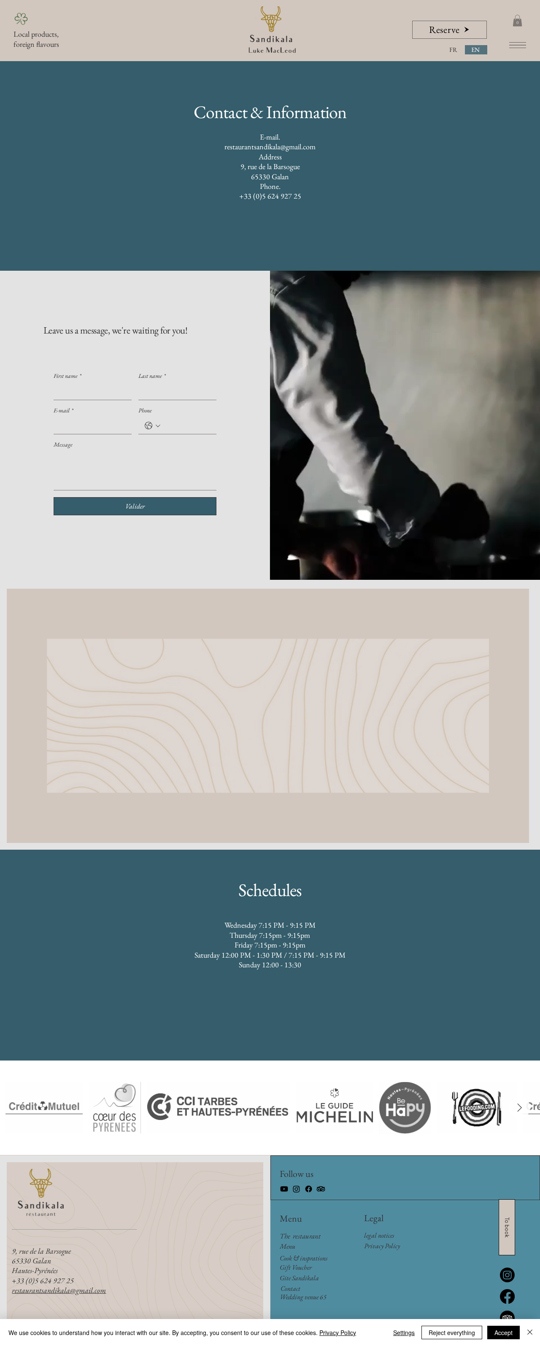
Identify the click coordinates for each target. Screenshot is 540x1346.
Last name (152, 376)
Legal (373, 1218)
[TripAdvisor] (320, 1188)
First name (67, 376)
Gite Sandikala (299, 1277)
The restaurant (300, 1236)
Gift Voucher (296, 1267)
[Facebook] (308, 1188)
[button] (517, 20)
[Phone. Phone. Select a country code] (152, 425)
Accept (503, 1332)
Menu (291, 1218)
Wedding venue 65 (303, 1296)
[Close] (530, 1332)
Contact (290, 1288)
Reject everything (452, 1332)
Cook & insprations (303, 1258)
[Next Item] (519, 1107)
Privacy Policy (337, 1332)
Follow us (296, 1174)
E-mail (63, 410)
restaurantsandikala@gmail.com (270, 146)
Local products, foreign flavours (36, 38)
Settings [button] (404, 1332)
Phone (145, 410)
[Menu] (517, 45)
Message (63, 444)
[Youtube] (284, 1188)
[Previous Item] (25, 1107)
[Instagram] (296, 1188)
